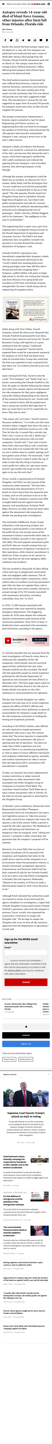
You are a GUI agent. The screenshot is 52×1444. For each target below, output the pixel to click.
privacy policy (14, 970)
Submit (26, 982)
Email (7, 947)
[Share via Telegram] (23, 40)
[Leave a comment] (41, 40)
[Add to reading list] (47, 40)
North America (26, 1059)
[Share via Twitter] (11, 40)
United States (9, 1059)
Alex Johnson (7, 29)
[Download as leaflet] (35, 40)
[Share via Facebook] (5, 40)
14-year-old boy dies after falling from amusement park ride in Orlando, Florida (20, 1006)
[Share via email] (29, 40)
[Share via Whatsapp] (17, 40)
